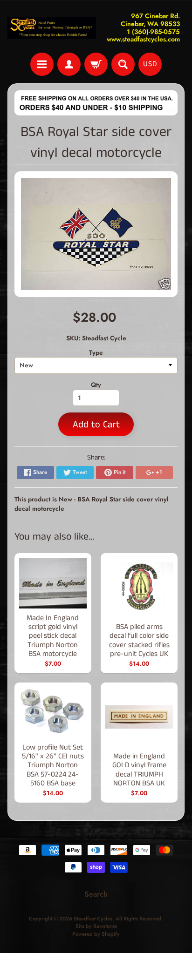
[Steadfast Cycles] (51, 28)
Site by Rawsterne (96, 926)
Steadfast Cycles (93, 918)
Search (96, 894)
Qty (96, 384)
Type (96, 352)
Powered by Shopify (96, 934)
